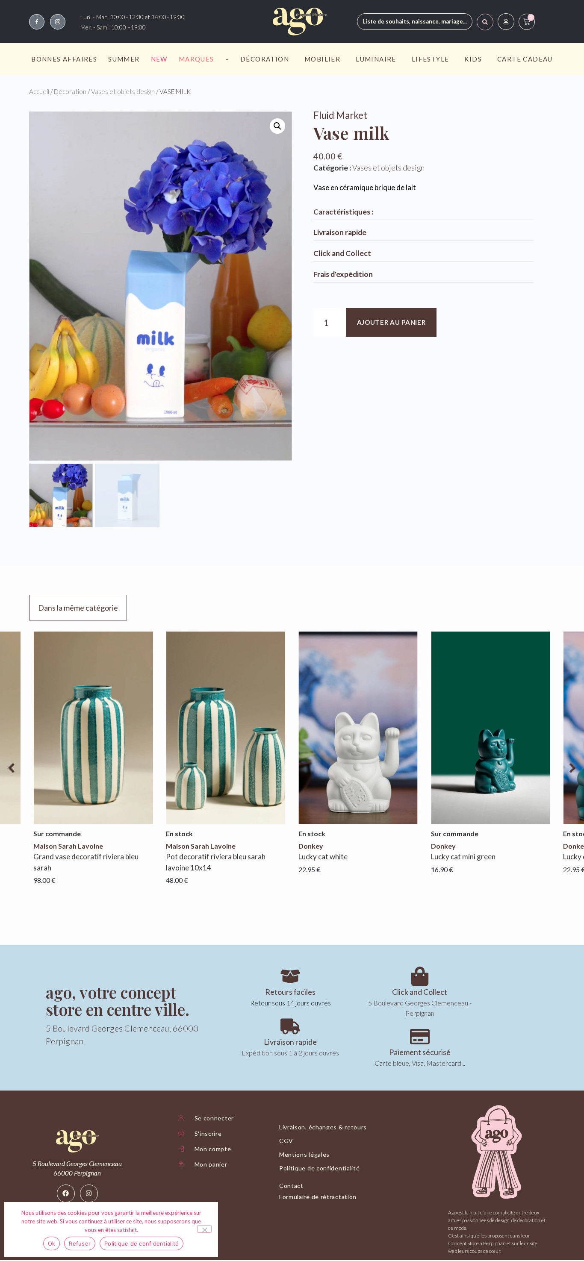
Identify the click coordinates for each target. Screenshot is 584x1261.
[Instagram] (89, 1193)
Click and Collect (342, 253)
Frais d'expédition (343, 274)
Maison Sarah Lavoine (68, 846)
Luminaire (376, 59)
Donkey (310, 846)
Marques (196, 59)
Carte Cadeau (525, 59)
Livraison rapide (339, 232)
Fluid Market (340, 115)
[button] (277, 126)
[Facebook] (66, 1193)
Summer (123, 59)
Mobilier (322, 59)
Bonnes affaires (64, 59)
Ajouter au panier (391, 322)
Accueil (39, 91)
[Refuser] (204, 1229)
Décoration (264, 59)
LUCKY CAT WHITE (323, 856)
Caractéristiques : (343, 211)
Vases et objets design (123, 91)
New (159, 59)
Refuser (80, 1243)
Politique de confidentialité (141, 1243)
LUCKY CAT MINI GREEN (463, 856)
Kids (473, 59)
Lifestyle (430, 59)
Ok (52, 1243)
